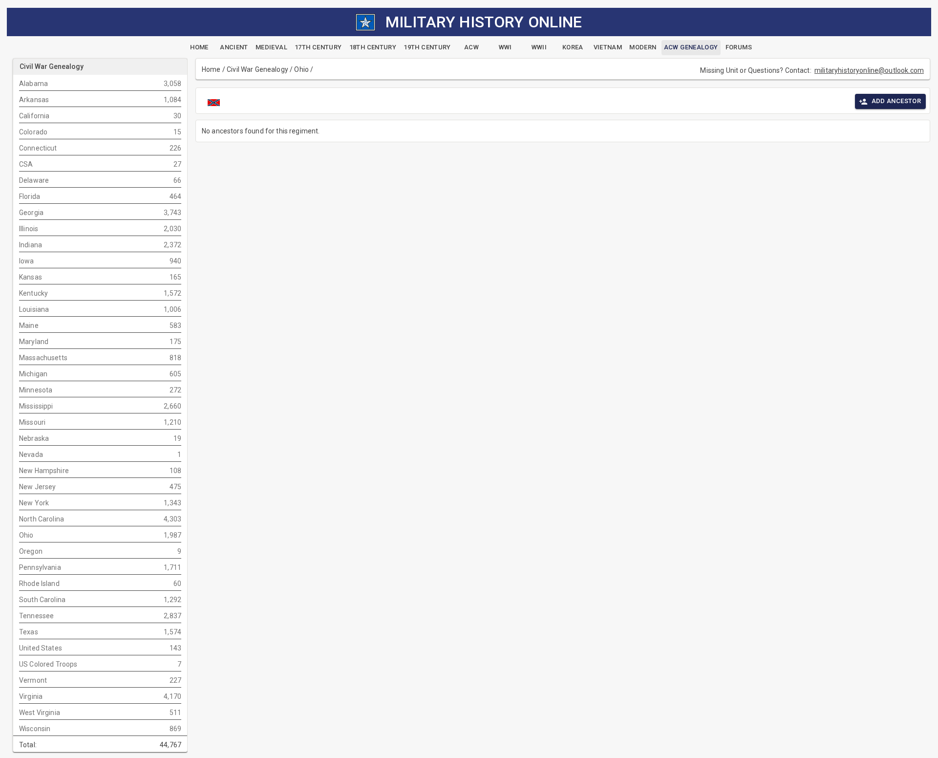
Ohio (301, 69)
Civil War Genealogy (257, 69)
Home (211, 69)
